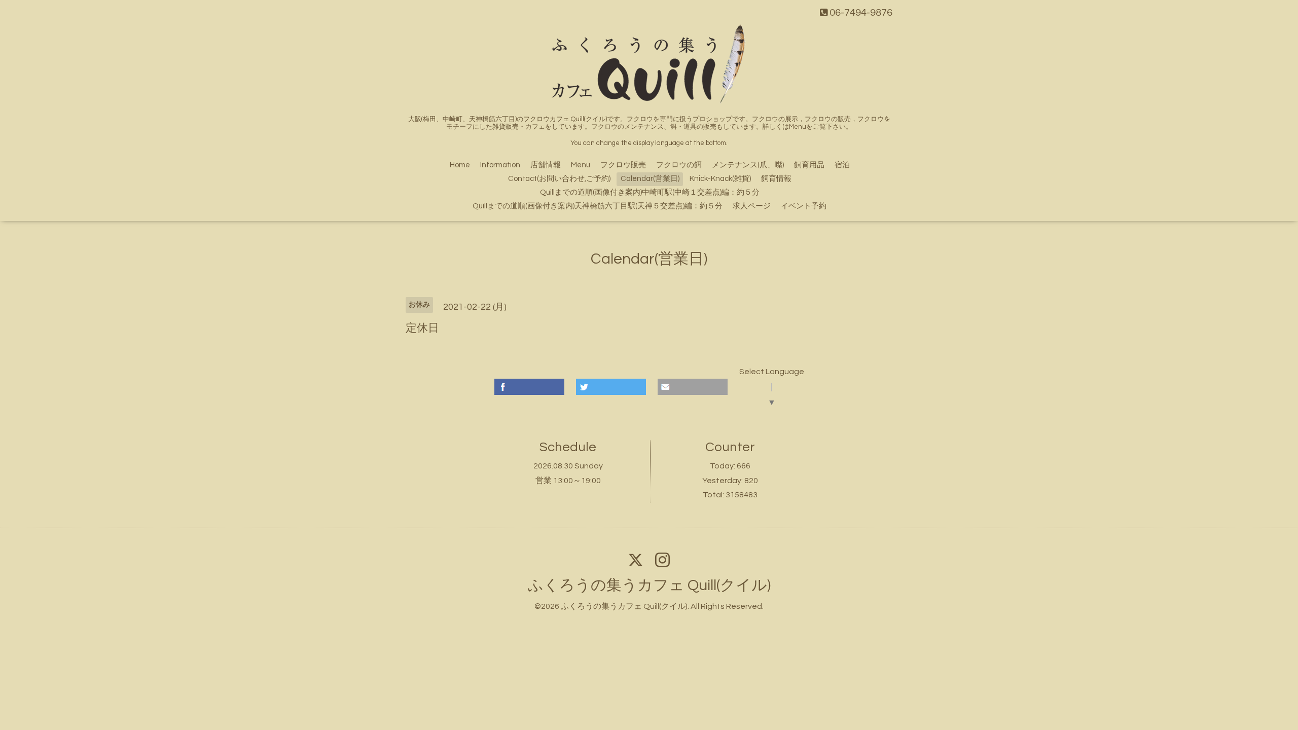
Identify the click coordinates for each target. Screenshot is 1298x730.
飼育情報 (776, 178)
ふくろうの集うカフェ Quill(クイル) (649, 585)
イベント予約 (803, 206)
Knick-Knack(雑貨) (720, 178)
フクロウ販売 (623, 165)
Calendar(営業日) (650, 178)
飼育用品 (809, 165)
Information (500, 165)
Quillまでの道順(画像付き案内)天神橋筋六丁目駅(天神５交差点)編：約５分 (598, 206)
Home (460, 165)
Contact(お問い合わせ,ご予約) (559, 178)
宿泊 (842, 165)
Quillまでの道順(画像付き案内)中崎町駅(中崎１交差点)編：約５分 (650, 192)
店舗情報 (545, 165)
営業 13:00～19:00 (568, 481)
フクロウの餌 (679, 165)
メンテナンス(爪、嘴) (748, 165)
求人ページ (752, 206)
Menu (580, 165)
